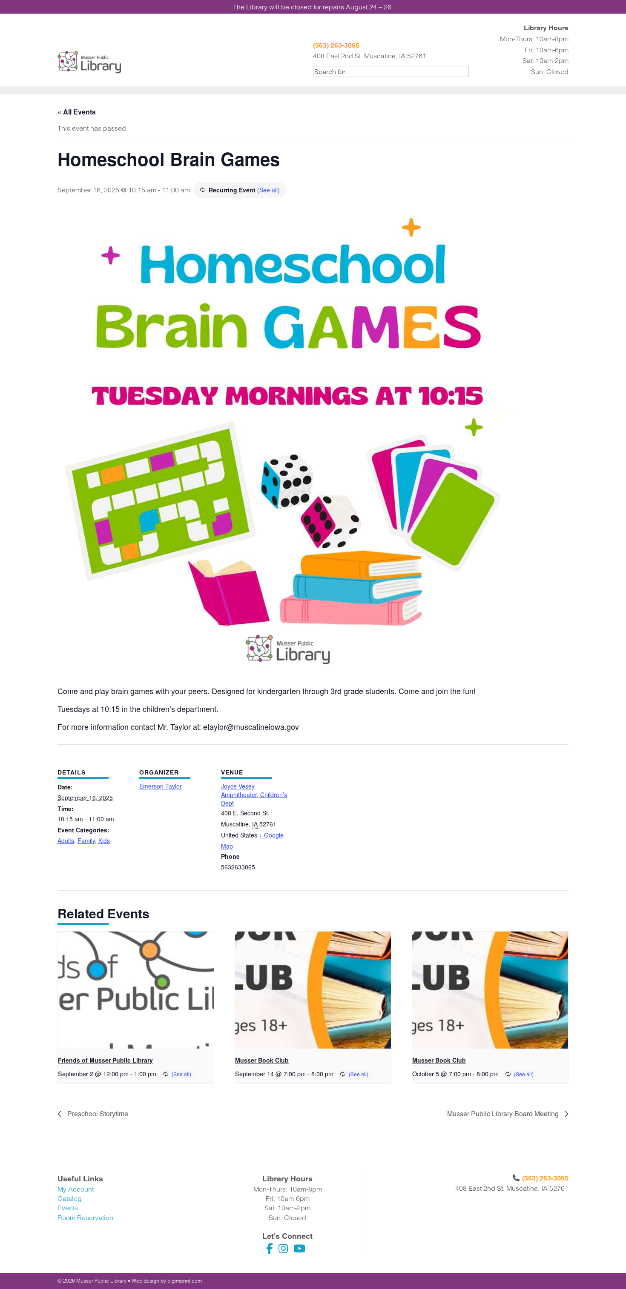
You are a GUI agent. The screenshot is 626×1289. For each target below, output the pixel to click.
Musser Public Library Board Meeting (503, 1113)
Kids (104, 840)
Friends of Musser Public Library (105, 1060)
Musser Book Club (262, 1060)
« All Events (76, 112)
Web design (145, 1281)
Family (86, 840)
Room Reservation (85, 1217)
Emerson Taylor (160, 786)
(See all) (268, 190)
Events (67, 1207)
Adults (65, 840)
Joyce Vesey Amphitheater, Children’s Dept (254, 794)
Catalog (69, 1198)
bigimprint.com (184, 1281)
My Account (75, 1189)
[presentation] (136, 990)
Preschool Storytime (97, 1113)
